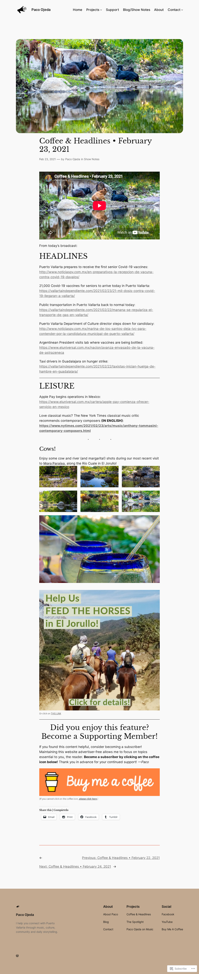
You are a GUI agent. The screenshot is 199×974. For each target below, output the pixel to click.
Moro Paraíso (54, 463)
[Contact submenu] (182, 10)
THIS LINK (56, 713)
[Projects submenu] (101, 10)
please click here (88, 799)
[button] (58, 476)
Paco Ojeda (41, 10)
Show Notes (91, 159)
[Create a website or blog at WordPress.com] (17, 955)
